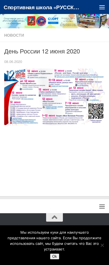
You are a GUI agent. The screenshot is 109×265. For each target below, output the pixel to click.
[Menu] (102, 7)
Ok (54, 256)
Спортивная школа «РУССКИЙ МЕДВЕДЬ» (43, 7)
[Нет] (102, 245)
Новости (14, 35)
